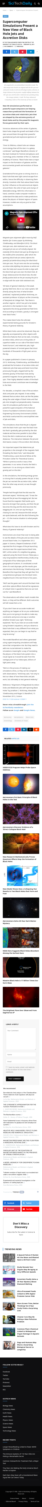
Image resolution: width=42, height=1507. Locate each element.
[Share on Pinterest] (22, 52)
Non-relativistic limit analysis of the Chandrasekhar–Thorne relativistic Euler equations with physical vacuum (20, 1095)
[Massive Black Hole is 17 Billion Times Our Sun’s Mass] (21, 967)
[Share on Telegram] (30, 52)
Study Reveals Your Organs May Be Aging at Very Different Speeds (27, 1269)
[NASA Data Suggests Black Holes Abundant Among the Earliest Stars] (21, 937)
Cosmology (8, 721)
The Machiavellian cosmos (12, 1115)
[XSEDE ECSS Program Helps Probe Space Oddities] (21, 754)
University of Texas (21, 721)
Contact (31, 1498)
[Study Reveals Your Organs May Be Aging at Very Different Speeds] (9, 1270)
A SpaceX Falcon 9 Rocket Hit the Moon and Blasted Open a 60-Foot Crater (28, 1257)
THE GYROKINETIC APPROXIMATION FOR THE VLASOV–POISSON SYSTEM (19, 1106)
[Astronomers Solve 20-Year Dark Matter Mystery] (21, 907)
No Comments (8, 46)
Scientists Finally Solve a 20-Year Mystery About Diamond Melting (27, 1281)
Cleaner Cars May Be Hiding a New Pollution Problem (27, 1319)
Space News (7, 1427)
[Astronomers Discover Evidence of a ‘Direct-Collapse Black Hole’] (21, 814)
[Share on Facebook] (6, 52)
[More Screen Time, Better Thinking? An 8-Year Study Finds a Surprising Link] (9, 1306)
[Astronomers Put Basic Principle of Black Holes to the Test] (21, 784)
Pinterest (6, 1382)
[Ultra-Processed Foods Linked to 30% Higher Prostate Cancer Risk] (9, 1294)
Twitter (5, 1375)
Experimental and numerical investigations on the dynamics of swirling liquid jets (19, 1181)
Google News (29, 710)
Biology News (8, 1406)
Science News (8, 1424)
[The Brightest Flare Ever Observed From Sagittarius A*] (21, 997)
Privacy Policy (23, 1501)
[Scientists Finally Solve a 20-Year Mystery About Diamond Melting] (9, 1282)
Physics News (8, 1420)
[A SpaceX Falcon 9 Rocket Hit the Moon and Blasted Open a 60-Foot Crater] (9, 1258)
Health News (7, 1416)
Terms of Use (35, 1501)
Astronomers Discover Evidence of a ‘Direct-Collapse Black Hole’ (18, 828)
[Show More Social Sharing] (37, 52)
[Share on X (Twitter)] (14, 52)
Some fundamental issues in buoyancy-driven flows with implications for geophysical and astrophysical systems (20, 1122)
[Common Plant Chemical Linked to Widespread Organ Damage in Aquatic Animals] (9, 1332)
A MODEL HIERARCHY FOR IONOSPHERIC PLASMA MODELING (21, 1163)
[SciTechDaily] (20, 3)
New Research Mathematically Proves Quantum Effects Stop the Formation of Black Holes (19, 859)
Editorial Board (11, 1501)
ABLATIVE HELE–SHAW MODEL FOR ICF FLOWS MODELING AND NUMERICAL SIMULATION (20, 1131)
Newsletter (7, 1386)
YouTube (6, 1379)
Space (6, 16)
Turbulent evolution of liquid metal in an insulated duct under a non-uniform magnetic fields (20, 1173)
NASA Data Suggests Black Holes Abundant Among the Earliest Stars (21, 952)
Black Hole (29, 717)
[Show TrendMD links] (38, 1192)
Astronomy (7, 717)
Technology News (9, 1431)
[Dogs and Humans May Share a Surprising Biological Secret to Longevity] (9, 1345)
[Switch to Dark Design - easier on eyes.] (34, 4)
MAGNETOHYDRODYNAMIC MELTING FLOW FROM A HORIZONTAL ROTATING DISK (21, 1141)
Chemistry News (9, 1409)
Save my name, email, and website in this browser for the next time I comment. (20, 1069)
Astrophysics (18, 717)
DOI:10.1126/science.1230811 (15, 699)
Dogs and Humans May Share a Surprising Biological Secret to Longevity (26, 1346)
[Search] (38, 3)
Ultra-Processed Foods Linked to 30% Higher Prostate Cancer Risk (26, 1293)
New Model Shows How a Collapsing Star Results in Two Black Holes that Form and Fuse (20, 891)
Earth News (7, 1413)
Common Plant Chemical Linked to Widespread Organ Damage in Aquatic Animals (28, 1332)
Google (17, 710)
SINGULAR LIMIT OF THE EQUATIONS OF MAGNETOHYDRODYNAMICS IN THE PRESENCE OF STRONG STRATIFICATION (20, 1152)
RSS (4, 1390)
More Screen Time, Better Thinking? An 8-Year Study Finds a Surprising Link (28, 1307)
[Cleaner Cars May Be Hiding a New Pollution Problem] (9, 1319)
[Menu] (4, 4)
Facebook (6, 1372)
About (24, 1498)
